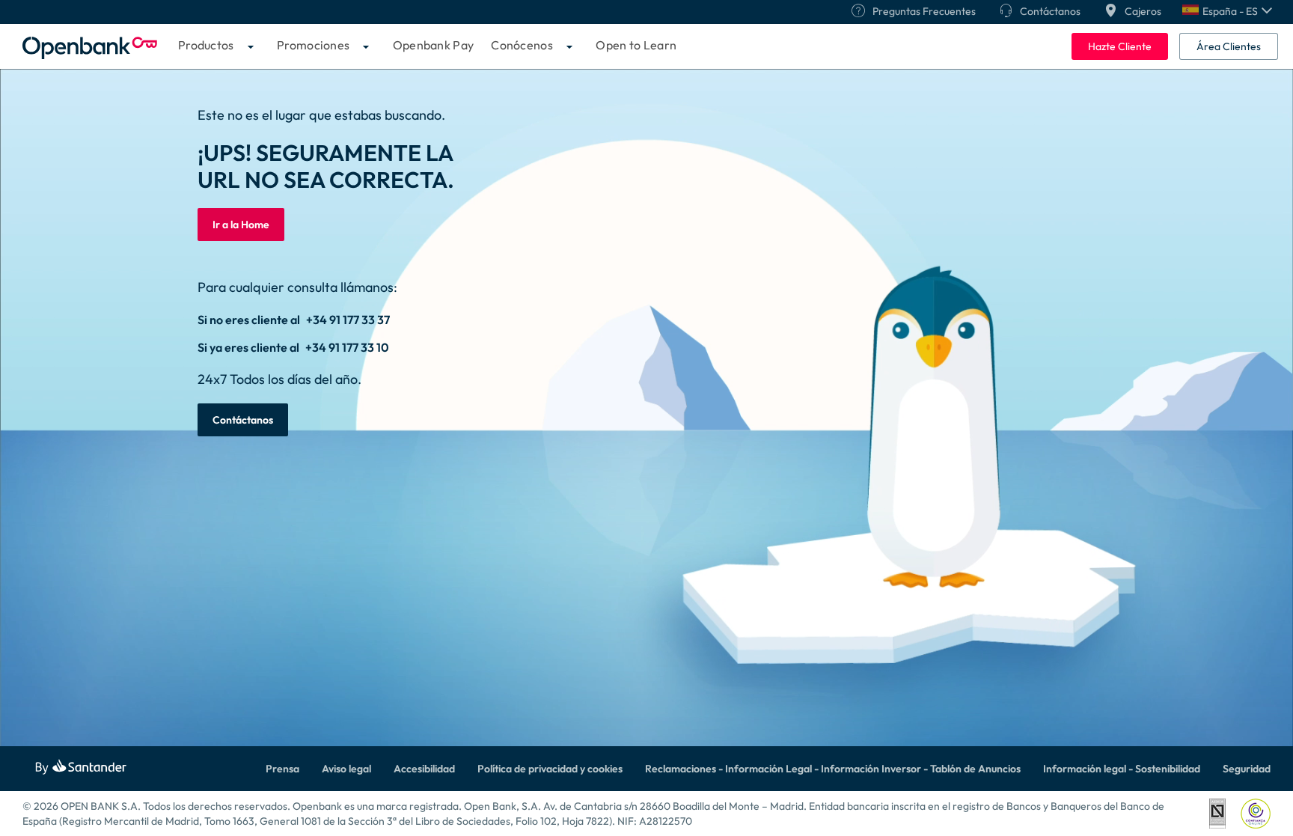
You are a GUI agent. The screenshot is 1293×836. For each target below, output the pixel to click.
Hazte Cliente (1120, 46)
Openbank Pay (433, 44)
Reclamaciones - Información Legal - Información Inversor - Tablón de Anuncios (833, 768)
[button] (1227, 11)
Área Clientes (1228, 46)
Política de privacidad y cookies (550, 768)
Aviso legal (346, 768)
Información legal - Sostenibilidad (1121, 768)
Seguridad (1247, 768)
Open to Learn (636, 44)
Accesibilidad (424, 768)
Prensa (282, 768)
